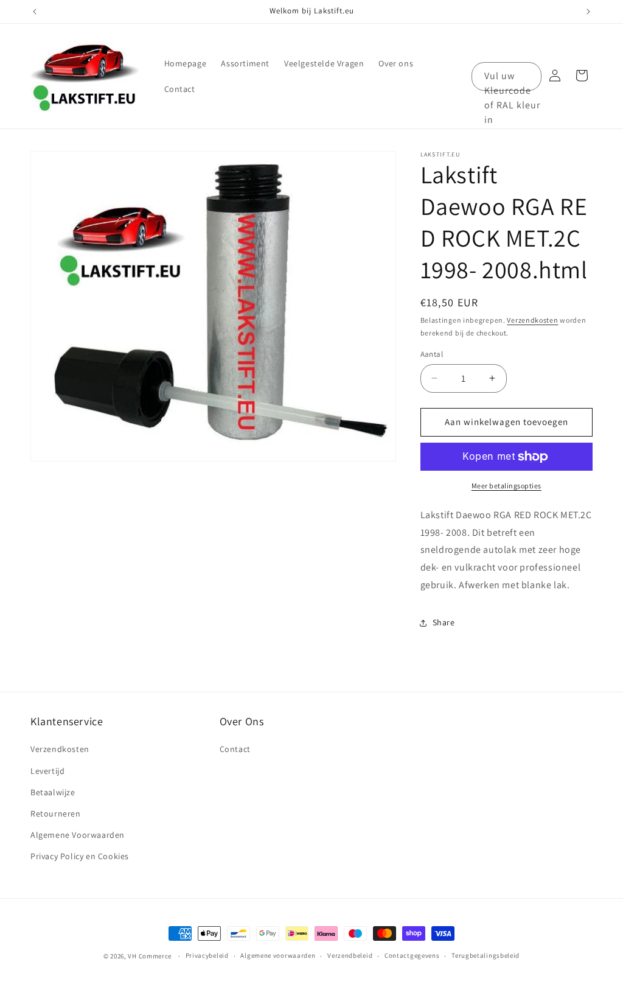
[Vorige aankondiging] (34, 11)
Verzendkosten (532, 320)
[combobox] (506, 76)
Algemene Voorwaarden (77, 834)
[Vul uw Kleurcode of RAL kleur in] (527, 76)
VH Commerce (150, 956)
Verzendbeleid (349, 955)
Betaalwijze (52, 792)
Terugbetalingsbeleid (485, 955)
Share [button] (444, 622)
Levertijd (47, 770)
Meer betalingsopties (506, 485)
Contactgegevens (412, 955)
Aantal (431, 354)
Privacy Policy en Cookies (79, 856)
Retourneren (55, 813)
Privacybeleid (207, 955)
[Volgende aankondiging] (588, 11)
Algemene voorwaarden (277, 955)
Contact (235, 748)
